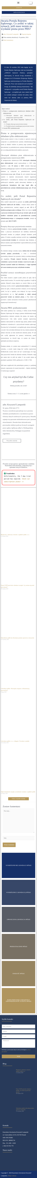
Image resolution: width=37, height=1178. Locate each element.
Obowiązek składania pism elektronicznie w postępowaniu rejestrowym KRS (20, 116)
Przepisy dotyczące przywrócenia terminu (16, 124)
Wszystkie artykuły (11, 440)
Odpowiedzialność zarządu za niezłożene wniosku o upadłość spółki (18, 792)
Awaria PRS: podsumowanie (11, 128)
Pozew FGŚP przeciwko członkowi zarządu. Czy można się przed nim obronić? (23, 1090)
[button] (18, 2)
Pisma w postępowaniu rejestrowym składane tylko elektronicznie (18, 112)
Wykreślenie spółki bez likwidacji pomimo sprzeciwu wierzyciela (17, 638)
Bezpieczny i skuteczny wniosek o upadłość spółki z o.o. (15, 534)
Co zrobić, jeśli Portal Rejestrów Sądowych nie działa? (18, 121)
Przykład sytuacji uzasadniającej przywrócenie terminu (20, 126)
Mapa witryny (12, 1176)
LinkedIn (4, 437)
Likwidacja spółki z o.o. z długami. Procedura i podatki (15, 741)
